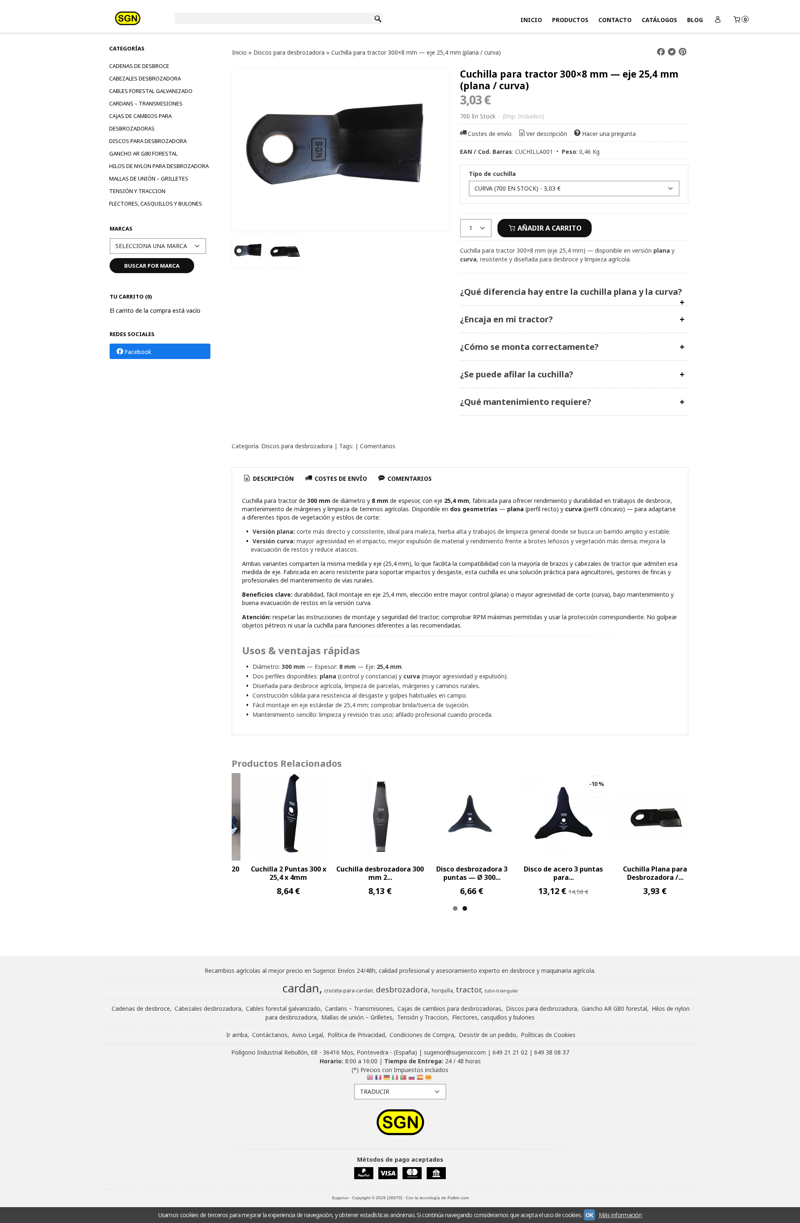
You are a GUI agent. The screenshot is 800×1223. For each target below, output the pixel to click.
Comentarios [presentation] (409, 478)
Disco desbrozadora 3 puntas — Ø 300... (472, 873)
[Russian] (411, 1079)
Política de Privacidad (356, 1035)
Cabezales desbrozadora (145, 78)
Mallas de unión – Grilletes (148, 178)
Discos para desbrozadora (148, 141)
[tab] (268, 478)
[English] (370, 1079)
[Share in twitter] (671, 51)
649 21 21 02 (510, 1052)
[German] (386, 1079)
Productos (570, 20)
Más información (620, 1215)
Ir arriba (237, 1035)
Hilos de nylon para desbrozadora (159, 166)
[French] (378, 1079)
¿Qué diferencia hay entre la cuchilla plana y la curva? (571, 291)
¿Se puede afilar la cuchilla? (516, 374)
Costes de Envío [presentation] (340, 478)
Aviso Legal (307, 1035)
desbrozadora (402, 989)
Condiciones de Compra (422, 1035)
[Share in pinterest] (682, 51)
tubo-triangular (501, 991)
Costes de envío (490, 134)
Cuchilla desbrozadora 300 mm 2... (380, 873)
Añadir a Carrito (549, 228)
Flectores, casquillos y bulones (155, 203)
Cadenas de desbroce (139, 66)
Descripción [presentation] (272, 478)
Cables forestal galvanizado (150, 91)
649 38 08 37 (551, 1052)
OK (589, 1215)
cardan (300, 988)
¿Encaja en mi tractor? (506, 319)
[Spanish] (420, 1079)
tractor (468, 989)
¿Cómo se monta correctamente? (529, 346)
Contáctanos (270, 1035)
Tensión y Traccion (137, 191)
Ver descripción (546, 134)
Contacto (615, 20)
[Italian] (395, 1079)
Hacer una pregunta (609, 134)
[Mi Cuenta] (717, 19)
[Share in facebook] (660, 51)
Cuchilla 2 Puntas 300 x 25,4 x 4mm (288, 873)
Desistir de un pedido (487, 1035)
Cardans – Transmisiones (145, 103)
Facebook (138, 352)
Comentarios (377, 446)
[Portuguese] (403, 1079)
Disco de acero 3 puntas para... (563, 873)
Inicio (531, 20)
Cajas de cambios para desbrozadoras (140, 122)
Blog (695, 20)
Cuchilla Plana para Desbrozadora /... (655, 873)
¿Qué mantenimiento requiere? (525, 401)
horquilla (442, 990)
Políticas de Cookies (548, 1035)
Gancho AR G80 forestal (143, 153)
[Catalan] (429, 1079)
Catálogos (659, 20)
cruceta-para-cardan (348, 990)
